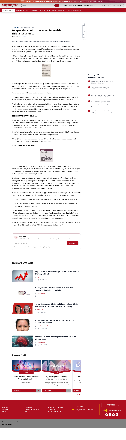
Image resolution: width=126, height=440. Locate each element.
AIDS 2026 (25, 10)
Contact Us (28, 407)
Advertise (5, 409)
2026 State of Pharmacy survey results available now (51, 10)
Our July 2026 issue (76, 10)
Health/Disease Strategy (20, 254)
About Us (5, 407)
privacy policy (46, 247)
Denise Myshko (41, 293)
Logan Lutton (40, 277)
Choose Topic (7, 10)
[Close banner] (124, 2)
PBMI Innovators (34, 10)
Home (98, 423)
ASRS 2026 (68, 10)
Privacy (27, 411)
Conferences (79, 5)
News (65, 5)
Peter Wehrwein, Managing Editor (46, 326)
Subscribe (72, 243)
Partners (86, 5)
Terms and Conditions (32, 409)
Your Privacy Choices (54, 411)
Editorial (4, 411)
